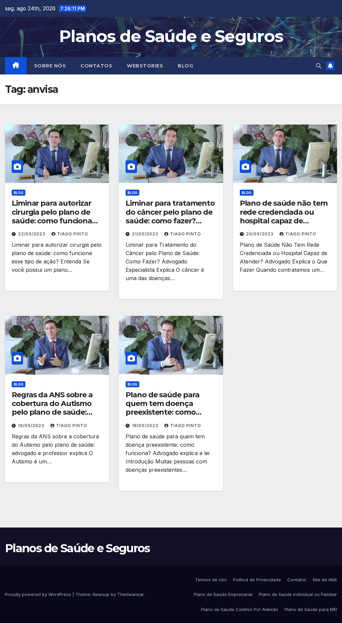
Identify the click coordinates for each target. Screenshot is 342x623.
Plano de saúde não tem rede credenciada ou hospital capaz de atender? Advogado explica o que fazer (284, 221)
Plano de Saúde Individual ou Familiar (298, 594)
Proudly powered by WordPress (38, 594)
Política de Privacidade (257, 579)
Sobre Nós (50, 66)
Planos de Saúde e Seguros (171, 36)
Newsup (101, 594)
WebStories (145, 66)
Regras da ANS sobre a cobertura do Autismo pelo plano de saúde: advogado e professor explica (52, 412)
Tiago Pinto (72, 233)
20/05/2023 (260, 233)
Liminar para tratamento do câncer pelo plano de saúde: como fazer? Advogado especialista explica (170, 221)
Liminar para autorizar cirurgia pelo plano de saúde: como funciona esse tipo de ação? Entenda (52, 221)
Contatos (96, 66)
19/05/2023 (32, 425)
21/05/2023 (146, 233)
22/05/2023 (32, 233)
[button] (318, 65)
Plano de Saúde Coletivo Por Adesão (239, 609)
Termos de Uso (211, 579)
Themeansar (130, 594)
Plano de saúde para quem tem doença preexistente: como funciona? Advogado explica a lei (163, 412)
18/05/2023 (146, 425)
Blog (185, 66)
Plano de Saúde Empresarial (223, 594)
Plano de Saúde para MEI (311, 609)
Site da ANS (325, 579)
